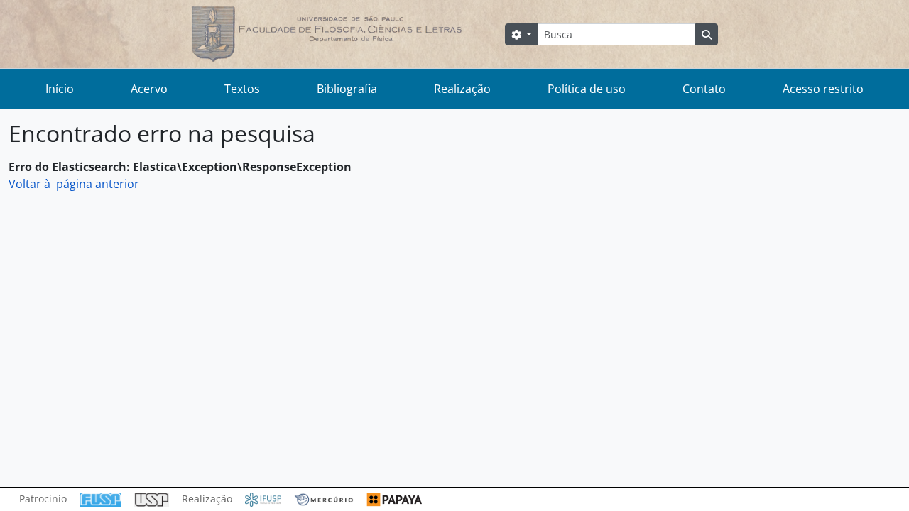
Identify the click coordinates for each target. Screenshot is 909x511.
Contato (704, 89)
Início (59, 89)
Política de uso (587, 89)
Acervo (149, 89)
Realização (462, 89)
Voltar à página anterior (74, 184)
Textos (242, 89)
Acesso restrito (823, 89)
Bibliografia (347, 89)
